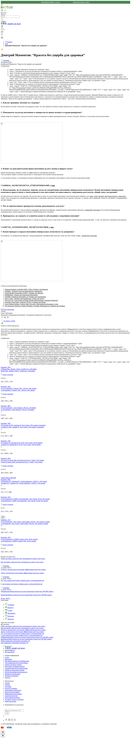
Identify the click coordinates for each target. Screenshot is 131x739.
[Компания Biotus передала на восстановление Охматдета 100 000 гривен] (27, 637)
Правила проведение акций (14, 670)
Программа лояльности (13, 690)
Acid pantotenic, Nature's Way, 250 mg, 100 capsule (18, 390)
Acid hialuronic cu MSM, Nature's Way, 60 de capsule (18, 541)
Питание (10, 616)
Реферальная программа (13, 694)
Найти (3, 22)
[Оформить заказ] (2, 32)
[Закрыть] (3, 732)
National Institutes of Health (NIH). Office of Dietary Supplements (26, 289)
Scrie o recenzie (7, 374)
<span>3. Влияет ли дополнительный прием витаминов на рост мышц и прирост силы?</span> (42, 73)
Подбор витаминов (11, 676)
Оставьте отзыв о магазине (14, 699)
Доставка (8, 686)
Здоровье (10, 605)
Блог (6, 44)
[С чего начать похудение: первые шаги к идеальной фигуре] (65, 580)
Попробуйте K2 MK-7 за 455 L (50, 2)
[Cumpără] (3, 517)
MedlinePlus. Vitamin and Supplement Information (21, 295)
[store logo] (7, 8)
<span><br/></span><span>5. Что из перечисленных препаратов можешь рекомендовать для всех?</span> (45, 82)
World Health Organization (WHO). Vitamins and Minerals (24, 293)
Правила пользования (12, 674)
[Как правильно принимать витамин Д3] (15, 641)
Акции (7, 683)
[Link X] (15, 720)
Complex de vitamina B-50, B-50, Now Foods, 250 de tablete (21, 444)
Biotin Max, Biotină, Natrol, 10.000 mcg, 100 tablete (18, 371)
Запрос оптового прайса (13, 665)
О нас (7, 657)
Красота (10, 607)
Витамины (11, 613)
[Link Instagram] (9, 720)
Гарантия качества (11, 696)
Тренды (7, 677)
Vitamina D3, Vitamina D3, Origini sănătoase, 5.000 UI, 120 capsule (23, 483)
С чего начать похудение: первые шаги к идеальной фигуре (21, 635)
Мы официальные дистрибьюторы (17, 661)
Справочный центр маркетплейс (16, 668)
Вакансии (8, 659)
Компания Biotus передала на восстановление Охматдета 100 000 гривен (26, 639)
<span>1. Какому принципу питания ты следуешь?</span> (29, 69)
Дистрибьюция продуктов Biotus (16, 663)
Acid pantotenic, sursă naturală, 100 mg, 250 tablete (17, 409)
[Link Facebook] (6, 720)
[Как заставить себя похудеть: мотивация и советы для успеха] (65, 559)
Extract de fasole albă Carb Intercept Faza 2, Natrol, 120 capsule (21, 462)
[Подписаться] (7, 713)
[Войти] (2, 27)
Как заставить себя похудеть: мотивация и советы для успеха (22, 628)
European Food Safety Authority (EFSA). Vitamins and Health (25, 302)
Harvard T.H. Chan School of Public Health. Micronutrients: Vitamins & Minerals (31, 300)
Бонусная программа (12, 692)
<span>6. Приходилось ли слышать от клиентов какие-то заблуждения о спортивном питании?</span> (45, 84)
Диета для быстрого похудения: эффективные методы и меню (22, 632)
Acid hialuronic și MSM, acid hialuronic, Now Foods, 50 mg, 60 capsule (24, 501)
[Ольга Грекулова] (7, 309)
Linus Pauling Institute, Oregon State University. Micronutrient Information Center (31, 304)
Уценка (7, 685)
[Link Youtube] (12, 720)
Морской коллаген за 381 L (81, 2)
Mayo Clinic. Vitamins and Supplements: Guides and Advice (24, 298)
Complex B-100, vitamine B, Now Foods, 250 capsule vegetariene (22, 427)
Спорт (9, 610)
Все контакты (9, 652)
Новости (10, 619)
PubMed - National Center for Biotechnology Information (23, 291)
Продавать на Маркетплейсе (15, 666)
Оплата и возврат (11, 688)
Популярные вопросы (12, 697)
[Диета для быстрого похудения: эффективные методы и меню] (65, 569)
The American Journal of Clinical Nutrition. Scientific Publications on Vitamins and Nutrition (35, 306)
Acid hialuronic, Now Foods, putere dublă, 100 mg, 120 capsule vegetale (24, 523)
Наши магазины (10, 701)
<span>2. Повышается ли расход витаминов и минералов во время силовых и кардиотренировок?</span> (46, 71)
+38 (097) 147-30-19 (14, 24)
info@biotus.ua (10, 650)
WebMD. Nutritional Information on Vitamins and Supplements (25, 297)
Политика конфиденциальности (16, 672)
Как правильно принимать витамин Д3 (14, 643)
